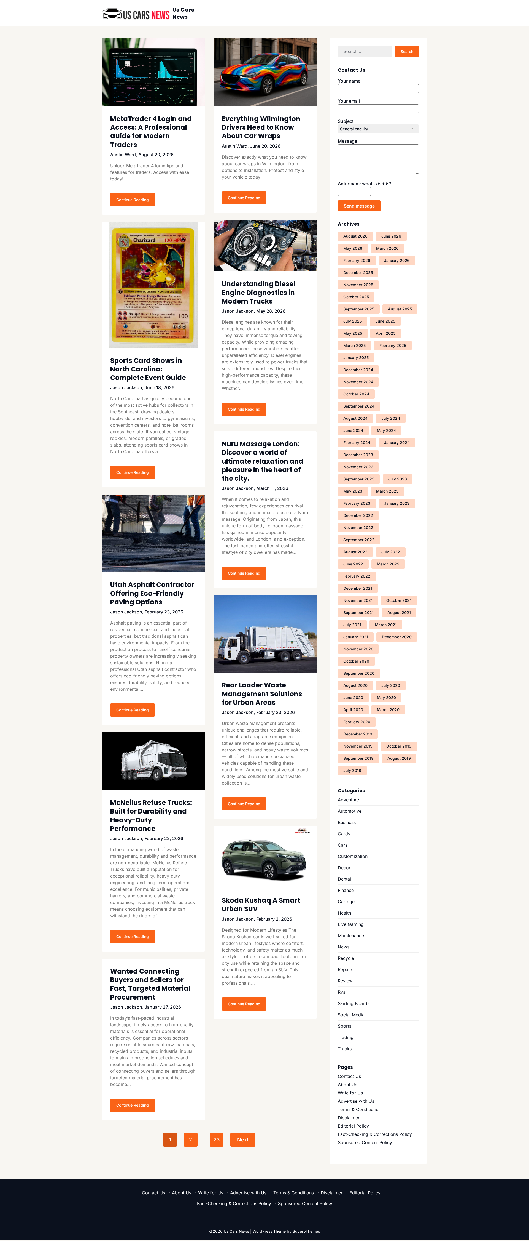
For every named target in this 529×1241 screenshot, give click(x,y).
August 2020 (355, 685)
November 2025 (358, 284)
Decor (344, 867)
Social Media (351, 1014)
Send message (359, 206)
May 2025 (352, 333)
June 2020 (353, 697)
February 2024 (356, 442)
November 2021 (358, 600)
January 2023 (397, 503)
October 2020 (356, 661)
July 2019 (352, 770)
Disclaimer (349, 1117)
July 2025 (352, 321)
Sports (344, 1026)
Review (345, 981)
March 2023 (387, 491)
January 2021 (355, 636)
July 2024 (390, 418)
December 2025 (358, 272)
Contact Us (349, 1076)
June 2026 (391, 236)
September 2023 (358, 479)
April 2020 (353, 709)
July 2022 (390, 551)
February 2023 (356, 503)
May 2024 (386, 430)
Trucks (345, 1048)
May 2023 (352, 491)
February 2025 (392, 345)
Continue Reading (132, 199)
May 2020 (386, 697)
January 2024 (397, 442)
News (343, 947)
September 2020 (358, 673)
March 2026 (387, 248)
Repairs (345, 969)
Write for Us (350, 1093)
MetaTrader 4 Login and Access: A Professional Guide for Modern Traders (151, 131)
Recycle (346, 958)
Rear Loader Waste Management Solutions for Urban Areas (262, 694)
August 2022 (355, 551)
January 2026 (397, 260)
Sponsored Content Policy (365, 1142)
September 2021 (358, 612)
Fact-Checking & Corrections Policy (375, 1134)
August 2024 (355, 418)
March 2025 (354, 345)
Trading (345, 1037)
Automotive (349, 811)
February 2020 (356, 721)
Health (344, 913)
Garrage (346, 901)
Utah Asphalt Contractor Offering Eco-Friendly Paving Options (152, 593)
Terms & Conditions (358, 1109)
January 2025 (356, 357)
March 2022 (388, 564)
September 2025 (358, 309)
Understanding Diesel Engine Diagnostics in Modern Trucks (258, 292)
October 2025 (356, 296)
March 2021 (386, 624)
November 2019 (358, 746)
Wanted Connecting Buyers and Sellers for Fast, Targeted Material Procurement (150, 984)
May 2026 (352, 248)
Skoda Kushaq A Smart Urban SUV (261, 904)
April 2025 (385, 333)
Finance (346, 890)
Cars (342, 845)
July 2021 (352, 624)
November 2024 (358, 381)
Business (347, 822)
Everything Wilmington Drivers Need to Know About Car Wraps (261, 127)
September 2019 (358, 758)
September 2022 (358, 539)
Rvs (341, 992)
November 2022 (358, 527)
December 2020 (397, 636)
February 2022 (356, 576)
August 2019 (399, 758)
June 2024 (353, 430)
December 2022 (358, 515)
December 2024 (358, 369)
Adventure (348, 799)
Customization (353, 856)
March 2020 (388, 709)
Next (243, 1139)
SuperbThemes (306, 1231)
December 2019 (357, 734)
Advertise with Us (356, 1101)
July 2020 (390, 685)
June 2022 (353, 564)
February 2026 (356, 260)
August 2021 (399, 612)
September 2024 (358, 406)
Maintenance (351, 935)
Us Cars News (183, 13)
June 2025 (385, 321)
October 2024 (356, 394)
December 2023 (358, 454)
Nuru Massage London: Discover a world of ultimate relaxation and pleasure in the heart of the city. (262, 461)
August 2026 (355, 236)
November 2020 (358, 649)
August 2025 (400, 309)
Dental (344, 879)
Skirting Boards (353, 1003)
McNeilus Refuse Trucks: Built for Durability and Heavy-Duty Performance (151, 815)
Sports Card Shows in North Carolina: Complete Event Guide (148, 369)
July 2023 (397, 479)
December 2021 (357, 588)
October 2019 (398, 746)
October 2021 (398, 600)
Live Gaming (351, 924)
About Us (347, 1084)
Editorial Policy (353, 1126)
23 (217, 1139)
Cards (344, 833)
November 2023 (358, 466)
